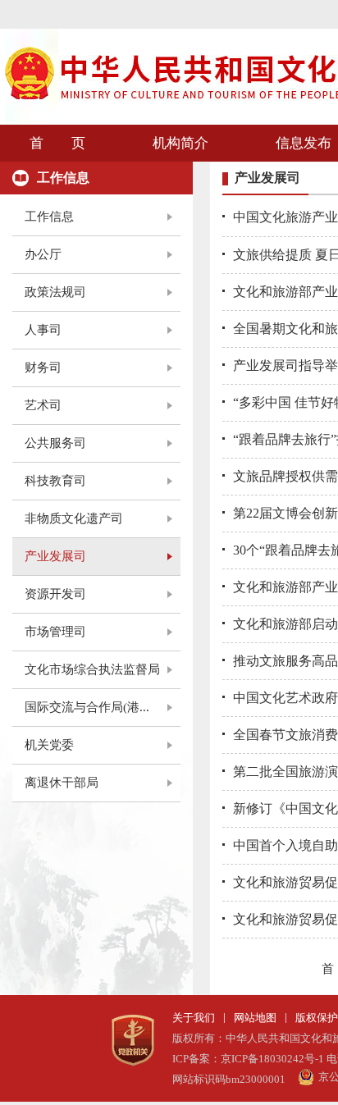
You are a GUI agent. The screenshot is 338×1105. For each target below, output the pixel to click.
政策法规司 (55, 292)
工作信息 (49, 216)
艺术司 (43, 405)
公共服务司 (55, 443)
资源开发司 (55, 593)
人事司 (43, 329)
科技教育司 (55, 480)
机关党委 (49, 744)
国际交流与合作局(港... (87, 707)
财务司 (43, 367)
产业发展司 (55, 556)
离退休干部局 (61, 782)
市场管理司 (55, 631)
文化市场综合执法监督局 (92, 669)
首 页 (57, 143)
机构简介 (180, 143)
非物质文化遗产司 (74, 518)
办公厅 (43, 254)
